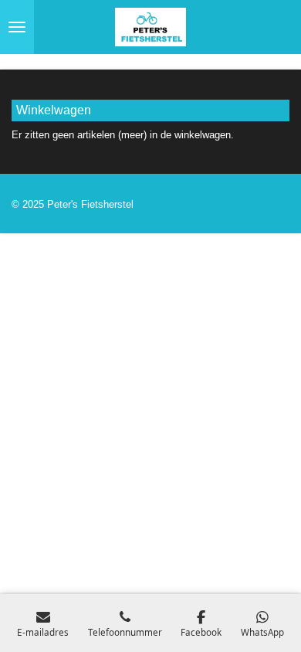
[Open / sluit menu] (17, 27)
